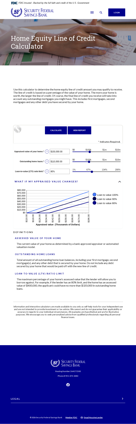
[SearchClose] (101, 12)
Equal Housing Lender (93, 417)
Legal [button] (15, 398)
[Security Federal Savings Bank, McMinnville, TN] (32, 12)
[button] (68, 182)
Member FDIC (71, 417)
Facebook (68, 384)
